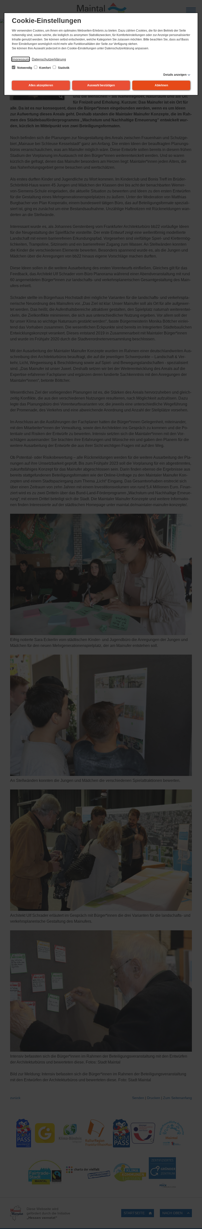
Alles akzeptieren (41, 85)
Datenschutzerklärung (49, 59)
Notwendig (25, 68)
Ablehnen (161, 85)
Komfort (44, 68)
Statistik (63, 68)
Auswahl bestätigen (101, 85)
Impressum (20, 59)
